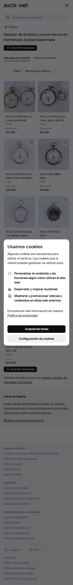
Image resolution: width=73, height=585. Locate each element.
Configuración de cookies (36, 339)
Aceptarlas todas (36, 329)
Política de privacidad (22, 315)
